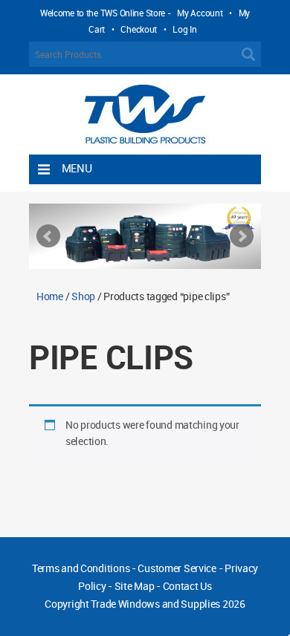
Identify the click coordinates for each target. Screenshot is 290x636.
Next (242, 236)
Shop (83, 296)
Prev (48, 236)
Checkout (138, 29)
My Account (199, 13)
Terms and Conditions (80, 568)
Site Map (135, 586)
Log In (184, 29)
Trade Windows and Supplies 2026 (168, 604)
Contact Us (187, 586)
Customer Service (177, 568)
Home (49, 296)
